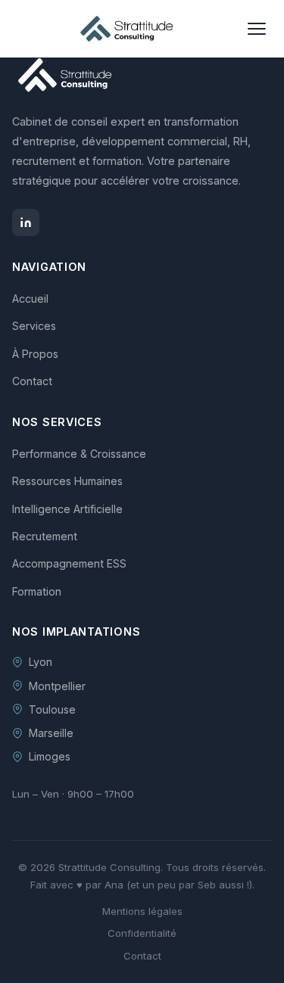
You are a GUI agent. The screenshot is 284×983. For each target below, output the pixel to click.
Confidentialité (142, 933)
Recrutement (44, 536)
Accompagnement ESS (69, 563)
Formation (36, 591)
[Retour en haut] (255, 966)
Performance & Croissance (79, 453)
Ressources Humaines (67, 480)
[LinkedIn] (25, 222)
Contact (32, 381)
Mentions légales (142, 911)
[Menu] (257, 29)
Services (34, 325)
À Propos (35, 353)
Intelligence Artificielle (67, 508)
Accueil (30, 298)
